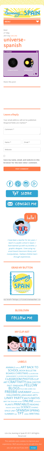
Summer (9, 413)
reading (34, 404)
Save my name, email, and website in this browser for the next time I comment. (22, 161)
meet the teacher (10, 401)
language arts (29, 395)
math (27, 398)
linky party (13, 398)
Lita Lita (14, 35)
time (15, 414)
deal (29, 382)
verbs (26, 414)
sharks (34, 407)
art (23, 367)
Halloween (13, 395)
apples (18, 368)
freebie (11, 391)
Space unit (10, 410)
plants (9, 404)
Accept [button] (33, 448)
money (20, 401)
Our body (37, 401)
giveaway (24, 392)
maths (35, 398)
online (28, 401)
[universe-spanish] (21, 76)
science (26, 407)
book (22, 370)
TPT (20, 413)
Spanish (22, 410)
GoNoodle (35, 392)
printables (22, 404)
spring (35, 410)
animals (10, 367)
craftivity (17, 382)
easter (36, 382)
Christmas (21, 373)
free (34, 389)
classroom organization (27, 376)
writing (34, 413)
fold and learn (26, 389)
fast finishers (15, 385)
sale (18, 407)
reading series (11, 407)
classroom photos (19, 379)
